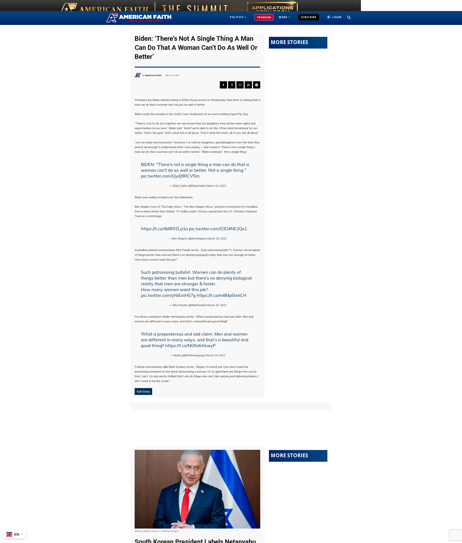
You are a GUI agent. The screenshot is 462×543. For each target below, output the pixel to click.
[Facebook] (223, 84)
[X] (231, 84)
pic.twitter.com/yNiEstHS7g (168, 295)
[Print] (248, 84)
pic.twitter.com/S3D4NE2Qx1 (218, 228)
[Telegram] (256, 84)
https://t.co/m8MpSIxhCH (221, 295)
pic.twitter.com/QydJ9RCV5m (170, 176)
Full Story (143, 391)
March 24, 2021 (216, 185)
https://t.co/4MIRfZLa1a (164, 228)
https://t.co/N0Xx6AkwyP (190, 345)
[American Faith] (138, 75)
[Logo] (143, 18)
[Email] (240, 84)
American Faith (153, 75)
